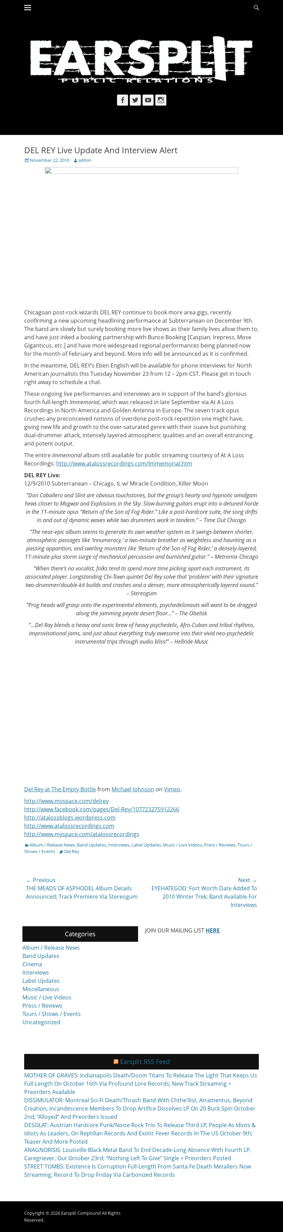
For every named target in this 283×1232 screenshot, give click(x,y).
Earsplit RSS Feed (145, 1061)
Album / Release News (52, 845)
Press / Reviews (219, 845)
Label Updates (146, 845)
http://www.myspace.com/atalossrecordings (81, 834)
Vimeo (172, 789)
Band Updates (91, 845)
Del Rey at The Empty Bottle (60, 789)
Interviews (118, 845)
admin (84, 160)
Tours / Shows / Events (51, 1014)
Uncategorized (41, 1022)
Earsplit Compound (81, 1213)
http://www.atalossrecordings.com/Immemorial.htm (124, 463)
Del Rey (71, 851)
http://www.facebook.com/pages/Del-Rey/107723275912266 (101, 809)
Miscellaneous (40, 989)
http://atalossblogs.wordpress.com (70, 817)
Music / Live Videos (182, 845)
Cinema (32, 964)
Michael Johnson (132, 789)
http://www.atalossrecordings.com (69, 826)
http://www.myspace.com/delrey (66, 801)
